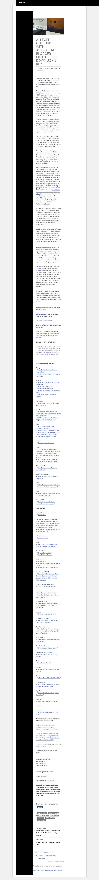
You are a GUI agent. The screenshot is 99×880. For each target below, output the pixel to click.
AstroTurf (44, 122)
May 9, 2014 (54, 729)
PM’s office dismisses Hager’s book (49, 485)
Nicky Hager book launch (46, 443)
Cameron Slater (54, 813)
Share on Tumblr (40, 807)
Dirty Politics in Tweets (45, 555)
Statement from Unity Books (45, 325)
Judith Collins (50, 818)
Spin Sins (39, 759)
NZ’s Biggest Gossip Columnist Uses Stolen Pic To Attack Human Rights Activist (48, 831)
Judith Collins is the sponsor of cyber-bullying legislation (48, 192)
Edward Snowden (43, 815)
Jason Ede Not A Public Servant (48, 701)
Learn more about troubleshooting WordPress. (47, 870)
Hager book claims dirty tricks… (48, 411)
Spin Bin (22, 2)
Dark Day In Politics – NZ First (47, 593)
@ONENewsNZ (54, 738)
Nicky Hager (40, 93)
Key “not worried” (42, 538)
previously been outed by (47, 173)
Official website (41, 314)
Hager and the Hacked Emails (47, 614)
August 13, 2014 (53, 354)
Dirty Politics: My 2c (44, 663)
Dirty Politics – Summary (45, 563)
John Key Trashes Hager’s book (47, 487)
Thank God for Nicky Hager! (46, 586)
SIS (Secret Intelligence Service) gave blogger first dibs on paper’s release (48, 335)
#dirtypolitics (46, 350)
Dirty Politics (48, 320)
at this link (55, 793)
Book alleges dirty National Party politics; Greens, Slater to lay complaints (47, 605)
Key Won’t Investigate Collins (47, 436)
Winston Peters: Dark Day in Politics (49, 430)
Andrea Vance (42, 813)
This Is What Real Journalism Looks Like (48, 842)
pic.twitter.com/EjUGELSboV (45, 727)
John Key (40, 818)
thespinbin (54, 68)
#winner (38, 725)
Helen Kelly (54, 815)
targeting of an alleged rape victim (47, 233)
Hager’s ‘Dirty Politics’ (44, 553)
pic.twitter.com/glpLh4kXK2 (44, 740)
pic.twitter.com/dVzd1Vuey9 (45, 352)
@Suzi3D (44, 776)
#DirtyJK (39, 270)
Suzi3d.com (50, 780)
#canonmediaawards (48, 725)
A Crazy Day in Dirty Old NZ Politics (49, 678)
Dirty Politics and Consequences (48, 567)
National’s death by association (47, 648)
